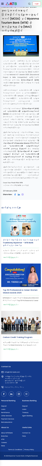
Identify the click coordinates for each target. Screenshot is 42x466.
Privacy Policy (29, 450)
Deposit (4, 406)
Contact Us (26, 433)
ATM (2, 439)
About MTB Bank (7, 433)
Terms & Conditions (15, 450)
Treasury (25, 412)
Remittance (5, 412)
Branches (4, 436)
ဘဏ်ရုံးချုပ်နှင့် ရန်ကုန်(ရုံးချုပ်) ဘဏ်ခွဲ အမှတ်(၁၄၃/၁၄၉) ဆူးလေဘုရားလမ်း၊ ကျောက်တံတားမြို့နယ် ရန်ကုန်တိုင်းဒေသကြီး (18, 379)
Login (37, 4)
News (3, 446)
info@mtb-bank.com (12, 372)
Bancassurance (6, 422)
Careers (4, 443)
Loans (3, 409)
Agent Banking (27, 416)
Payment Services (7, 419)
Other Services (6, 416)
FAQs (24, 436)
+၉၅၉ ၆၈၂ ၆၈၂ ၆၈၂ (14, 387)
